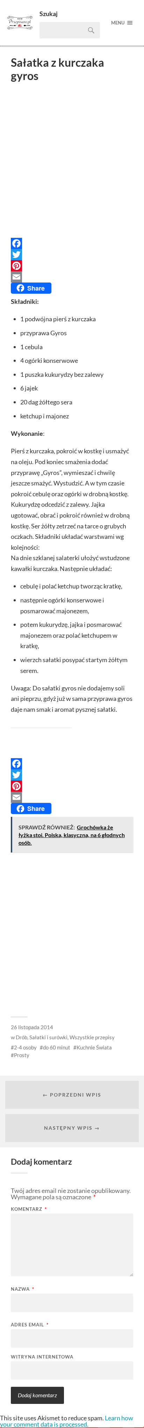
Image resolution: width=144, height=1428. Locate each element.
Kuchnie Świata (94, 1047)
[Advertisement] (72, 162)
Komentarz (29, 1209)
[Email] (72, 277)
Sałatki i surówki (48, 1037)
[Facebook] (72, 243)
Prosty (21, 1055)
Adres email (30, 1325)
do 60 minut (56, 1047)
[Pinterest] (72, 265)
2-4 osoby (25, 1047)
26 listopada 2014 (32, 1027)
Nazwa (22, 1289)
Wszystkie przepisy (92, 1037)
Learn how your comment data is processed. (66, 1421)
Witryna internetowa (42, 1357)
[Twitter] (72, 254)
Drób (21, 1037)
